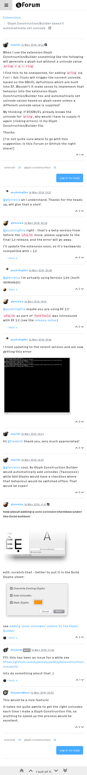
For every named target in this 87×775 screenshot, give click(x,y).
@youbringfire (14, 230)
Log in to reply (70, 178)
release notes (46, 320)
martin (15, 44)
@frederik (15, 441)
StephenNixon (20, 692)
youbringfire (19, 192)
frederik (16, 649)
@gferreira (11, 199)
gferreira (17, 222)
